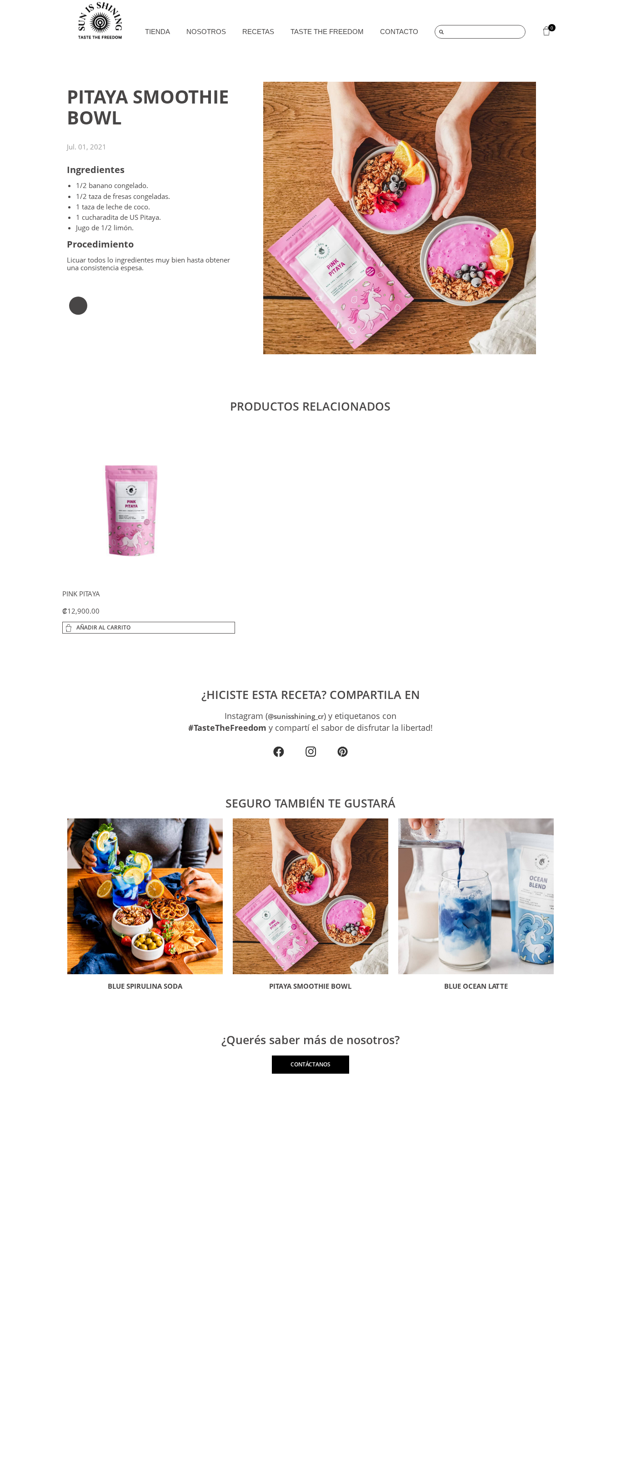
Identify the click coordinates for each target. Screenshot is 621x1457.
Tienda (157, 31)
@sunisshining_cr (296, 716)
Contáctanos (310, 1064)
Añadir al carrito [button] (103, 627)
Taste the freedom (327, 31)
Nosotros (206, 31)
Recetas (258, 31)
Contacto (399, 31)
